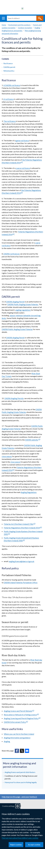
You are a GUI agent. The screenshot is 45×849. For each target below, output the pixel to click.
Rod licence (8, 63)
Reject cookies (16, 844)
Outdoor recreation (25, 28)
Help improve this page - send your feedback (19, 797)
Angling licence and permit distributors (20, 772)
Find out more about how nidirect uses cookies (20, 838)
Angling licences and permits (12, 31)
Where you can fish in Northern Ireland (19, 734)
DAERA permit (9, 67)
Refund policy (8, 71)
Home (4, 25)
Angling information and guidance (17, 738)
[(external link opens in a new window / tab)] (17, 751)
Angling (37, 28)
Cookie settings (8, 806)
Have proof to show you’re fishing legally (21, 782)
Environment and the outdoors (19, 25)
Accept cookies (34, 844)
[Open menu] (3, 18)
